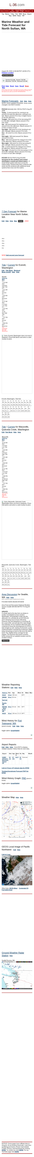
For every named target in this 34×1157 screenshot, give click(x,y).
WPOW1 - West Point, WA (4, 709)
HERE (4, 1150)
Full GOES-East (7, 890)
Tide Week (9, 270)
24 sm (10, 758)
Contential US (23, 888)
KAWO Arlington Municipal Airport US (5, 760)
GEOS (14, 15)
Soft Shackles (12, 11)
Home (2, 11)
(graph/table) (15, 730)
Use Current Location (7, 75)
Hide (25, 101)
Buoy (24, 14)
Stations (4, 692)
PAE (24, 778)
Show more (6, 640)
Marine (7, 14)
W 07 (17, 757)
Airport (29, 14)
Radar (19, 15)
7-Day (12, 14)
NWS (20, 14)
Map (10, 15)
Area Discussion (9, 594)
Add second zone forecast (15, 255)
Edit (21, 101)
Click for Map (4, 278)
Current (11, 265)
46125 (4, 713)
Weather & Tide (22, 11)
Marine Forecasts (10, 101)
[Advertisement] (17, 51)
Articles (7, 11)
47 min (13, 758)
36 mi (9, 697)
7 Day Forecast (9, 211)
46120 (4, 695)
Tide (16, 14)
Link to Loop (6, 854)
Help (29, 101)
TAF (23, 15)
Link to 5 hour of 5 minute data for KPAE (15, 768)
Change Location (8, 73)
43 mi (9, 713)
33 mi (9, 695)
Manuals (27, 11)
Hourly (20, 221)
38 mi (9, 707)
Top (3, 14)
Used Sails (17, 11)
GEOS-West (13, 888)
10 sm (20, 758)
